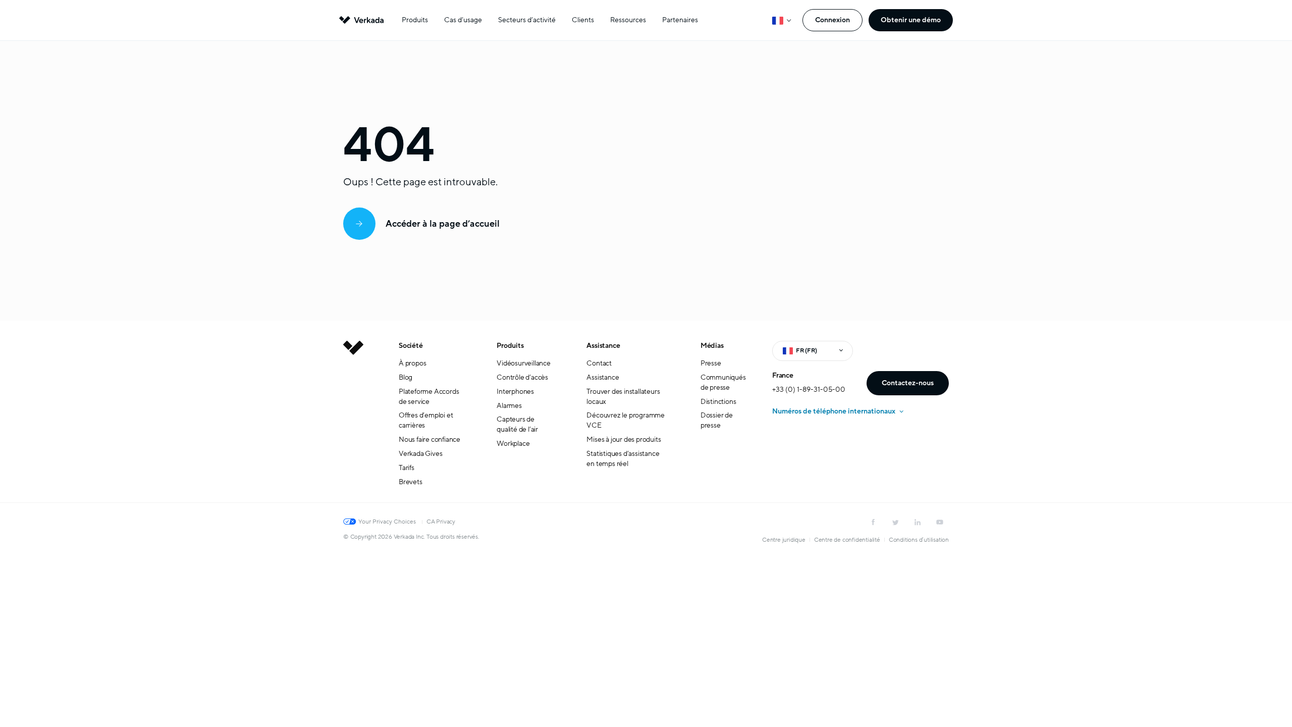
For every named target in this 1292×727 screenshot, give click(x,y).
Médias (712, 345)
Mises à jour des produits (623, 439)
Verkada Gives (420, 453)
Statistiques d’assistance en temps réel (622, 459)
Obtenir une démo (911, 20)
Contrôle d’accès (522, 377)
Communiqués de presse (723, 382)
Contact (599, 363)
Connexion (832, 20)
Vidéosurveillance (524, 363)
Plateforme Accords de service (429, 396)
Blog (405, 377)
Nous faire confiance (429, 439)
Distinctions (718, 401)
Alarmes (509, 405)
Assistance (603, 345)
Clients (583, 20)
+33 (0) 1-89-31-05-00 (808, 389)
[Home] (353, 421)
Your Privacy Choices (387, 521)
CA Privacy (440, 521)
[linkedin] (917, 522)
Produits (415, 20)
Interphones (515, 391)
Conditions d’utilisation (919, 540)
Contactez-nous (908, 383)
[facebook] (873, 522)
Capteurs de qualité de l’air (517, 424)
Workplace (513, 443)
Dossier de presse (717, 420)
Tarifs (406, 468)
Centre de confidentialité (847, 540)
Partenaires (680, 20)
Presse (711, 363)
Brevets (410, 482)
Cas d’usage (463, 20)
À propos (412, 363)
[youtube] (940, 522)
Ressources (628, 20)
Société (411, 345)
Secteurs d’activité (527, 20)
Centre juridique (783, 540)
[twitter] (895, 522)
